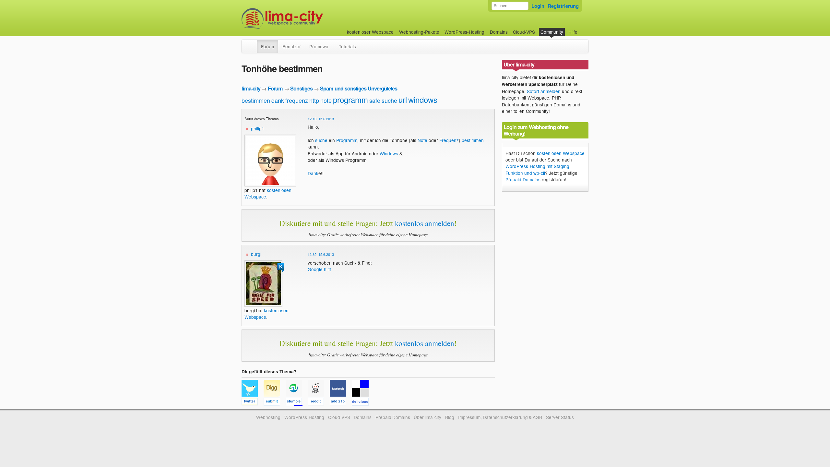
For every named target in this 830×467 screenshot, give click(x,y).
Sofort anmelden (544, 91)
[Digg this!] (275, 402)
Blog (449, 417)
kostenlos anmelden (424, 223)
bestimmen (256, 100)
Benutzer (291, 46)
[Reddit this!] (319, 402)
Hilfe (572, 32)
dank (277, 100)
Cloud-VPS (524, 32)
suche (389, 100)
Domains (499, 32)
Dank (313, 173)
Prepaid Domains (522, 179)
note (326, 100)
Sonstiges (301, 88)
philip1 (257, 128)
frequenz (296, 100)
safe (374, 100)
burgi (256, 254)
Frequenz (449, 140)
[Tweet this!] (253, 402)
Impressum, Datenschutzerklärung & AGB (500, 417)
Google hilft (319, 269)
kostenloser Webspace (370, 32)
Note (422, 140)
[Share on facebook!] (341, 402)
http (314, 100)
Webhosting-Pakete (419, 32)
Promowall (319, 46)
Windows (389, 153)
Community (551, 32)
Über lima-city (427, 417)
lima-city (251, 88)
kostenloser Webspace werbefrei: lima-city (306, 18)
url (402, 99)
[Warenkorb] (582, 29)
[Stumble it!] (297, 402)
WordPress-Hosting (464, 32)
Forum (267, 46)
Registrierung (563, 6)
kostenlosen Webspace (561, 153)
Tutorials (347, 46)
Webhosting (268, 417)
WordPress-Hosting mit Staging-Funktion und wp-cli (538, 169)
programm (350, 99)
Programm (346, 140)
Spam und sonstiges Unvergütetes (358, 88)
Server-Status (560, 417)
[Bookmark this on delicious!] (362, 402)
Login (537, 6)
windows (422, 99)
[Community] (252, 43)
